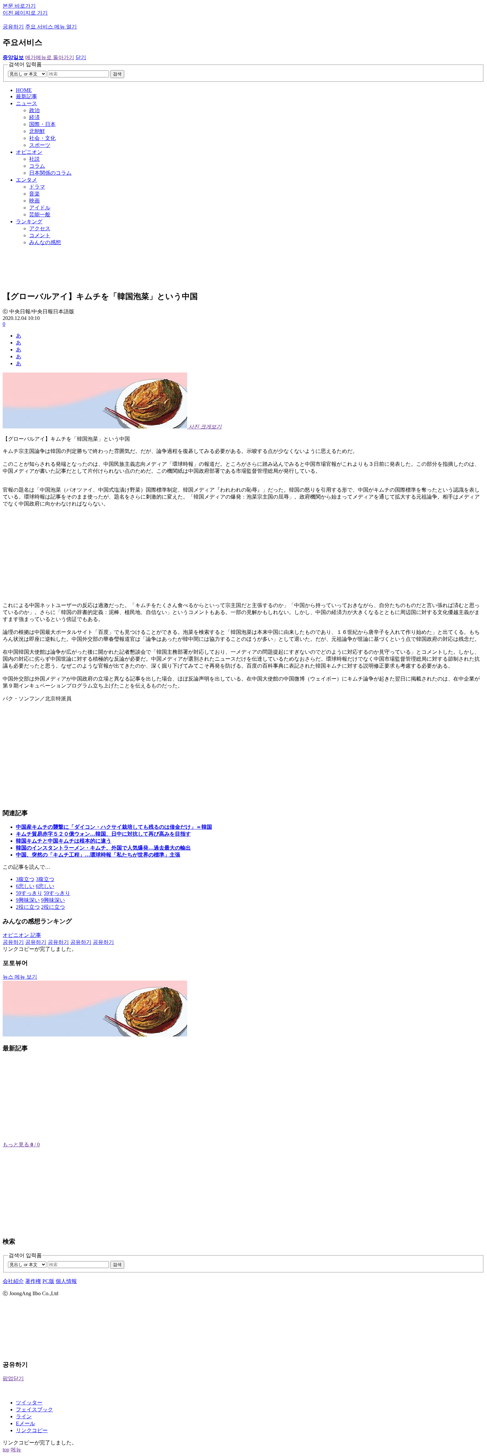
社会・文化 (42, 138)
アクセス (39, 228)
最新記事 (26, 96)
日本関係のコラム (50, 173)
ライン (24, 1416)
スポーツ (39, 145)
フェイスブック (34, 1409)
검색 (117, 73)
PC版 (48, 1281)
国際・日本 (42, 124)
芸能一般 (39, 214)
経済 (34, 117)
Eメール (25, 1423)
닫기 (81, 57)
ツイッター (29, 1402)
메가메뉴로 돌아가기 (49, 57)
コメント (39, 235)
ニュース (26, 103)
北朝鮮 (37, 131)
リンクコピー (32, 1430)
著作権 (33, 1281)
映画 (34, 200)
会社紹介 (13, 1281)
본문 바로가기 (19, 6)
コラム (37, 166)
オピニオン (29, 152)
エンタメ (26, 180)
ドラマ (37, 187)
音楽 (34, 194)
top (6, 1449)
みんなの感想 (45, 242)
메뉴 (16, 1449)
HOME (24, 90)
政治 (34, 110)
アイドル (39, 207)
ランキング (29, 221)
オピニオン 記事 (22, 935)
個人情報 (66, 1281)
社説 (34, 159)
